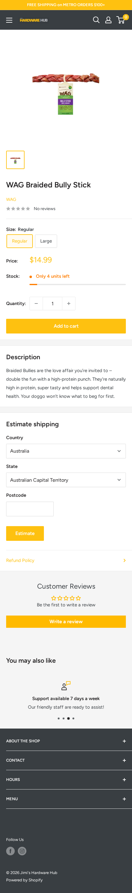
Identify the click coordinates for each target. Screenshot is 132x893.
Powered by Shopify (24, 880)
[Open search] (96, 20)
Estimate (25, 533)
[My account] (108, 20)
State (11, 466)
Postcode (16, 495)
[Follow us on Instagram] (22, 851)
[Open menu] (9, 20)
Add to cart (66, 326)
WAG (11, 199)
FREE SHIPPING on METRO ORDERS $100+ (66, 4)
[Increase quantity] (68, 303)
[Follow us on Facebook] (10, 851)
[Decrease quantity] (36, 303)
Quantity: (16, 303)
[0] (121, 20)
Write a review (66, 621)
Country (14, 437)
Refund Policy (20, 560)
